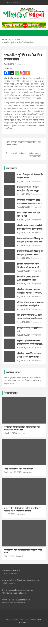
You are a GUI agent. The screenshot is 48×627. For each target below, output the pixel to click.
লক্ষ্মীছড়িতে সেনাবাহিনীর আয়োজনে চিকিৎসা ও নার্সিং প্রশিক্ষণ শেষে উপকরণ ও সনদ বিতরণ (29, 357)
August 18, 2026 (23, 309)
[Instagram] (22, 73)
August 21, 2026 (23, 194)
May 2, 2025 (9, 556)
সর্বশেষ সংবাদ (11, 168)
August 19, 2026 (23, 271)
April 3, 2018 (9, 64)
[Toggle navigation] (5, 33)
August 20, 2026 (23, 232)
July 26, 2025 (9, 514)
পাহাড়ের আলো (20, 64)
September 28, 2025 (12, 472)
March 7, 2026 (10, 433)
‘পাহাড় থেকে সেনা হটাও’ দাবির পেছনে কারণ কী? (18, 469)
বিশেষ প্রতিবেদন (11, 392)
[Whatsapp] (17, 73)
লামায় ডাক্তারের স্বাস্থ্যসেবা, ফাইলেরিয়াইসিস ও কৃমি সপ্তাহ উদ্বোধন (24, 143)
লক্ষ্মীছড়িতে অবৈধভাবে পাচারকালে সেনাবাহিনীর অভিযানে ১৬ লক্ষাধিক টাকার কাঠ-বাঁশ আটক (29, 293)
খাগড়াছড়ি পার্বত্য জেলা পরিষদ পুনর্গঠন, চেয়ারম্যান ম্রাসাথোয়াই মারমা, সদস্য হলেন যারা (30, 241)
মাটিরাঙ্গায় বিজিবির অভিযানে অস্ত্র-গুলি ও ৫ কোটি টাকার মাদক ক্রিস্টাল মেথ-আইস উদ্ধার (30, 305)
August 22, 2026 (23, 181)
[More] (27, 73)
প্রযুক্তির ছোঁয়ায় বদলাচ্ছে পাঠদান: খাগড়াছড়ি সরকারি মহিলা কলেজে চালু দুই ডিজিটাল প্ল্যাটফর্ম (30, 344)
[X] (11, 73)
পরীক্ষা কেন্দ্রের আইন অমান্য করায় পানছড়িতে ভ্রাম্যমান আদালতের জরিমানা (23, 154)
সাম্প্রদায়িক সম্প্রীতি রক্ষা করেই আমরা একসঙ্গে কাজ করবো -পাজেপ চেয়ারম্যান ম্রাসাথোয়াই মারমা (29, 203)
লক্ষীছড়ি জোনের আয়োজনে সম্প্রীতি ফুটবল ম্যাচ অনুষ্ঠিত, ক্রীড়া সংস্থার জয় (29, 229)
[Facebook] (6, 73)
